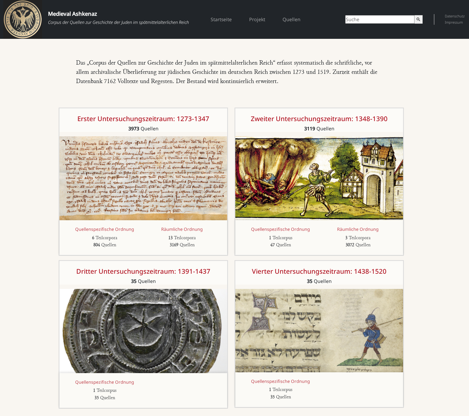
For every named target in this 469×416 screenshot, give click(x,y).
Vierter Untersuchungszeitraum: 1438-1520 (319, 271)
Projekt (257, 19)
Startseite (221, 19)
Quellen (291, 19)
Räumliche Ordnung (182, 229)
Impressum (454, 22)
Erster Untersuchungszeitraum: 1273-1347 (143, 118)
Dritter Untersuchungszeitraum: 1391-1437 (143, 271)
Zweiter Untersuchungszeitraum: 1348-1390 (319, 118)
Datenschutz (455, 16)
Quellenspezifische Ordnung (104, 229)
